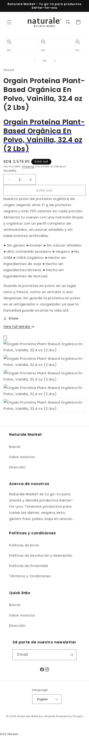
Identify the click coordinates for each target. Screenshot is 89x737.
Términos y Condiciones (30, 576)
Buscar (15, 446)
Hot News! (9, 734)
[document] (44, 377)
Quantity (9, 170)
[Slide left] (34, 61)
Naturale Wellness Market (36, 716)
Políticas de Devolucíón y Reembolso (41, 555)
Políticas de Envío (24, 545)
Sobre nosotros (22, 457)
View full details (17, 326)
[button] (9, 22)
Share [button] (13, 318)
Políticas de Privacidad (28, 566)
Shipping (28, 166)
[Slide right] (55, 61)
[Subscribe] (71, 654)
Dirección (17, 467)
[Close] (5, 337)
